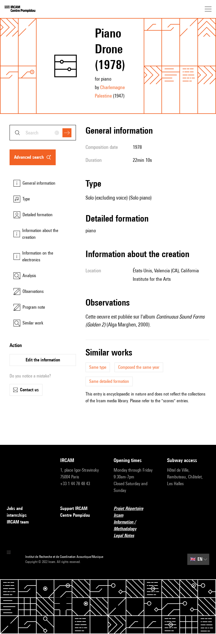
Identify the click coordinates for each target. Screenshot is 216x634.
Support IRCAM (73, 508)
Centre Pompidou (75, 515)
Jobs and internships (17, 512)
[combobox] (43, 132)
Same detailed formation (109, 381)
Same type (97, 367)
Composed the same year (138, 367)
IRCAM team (18, 522)
